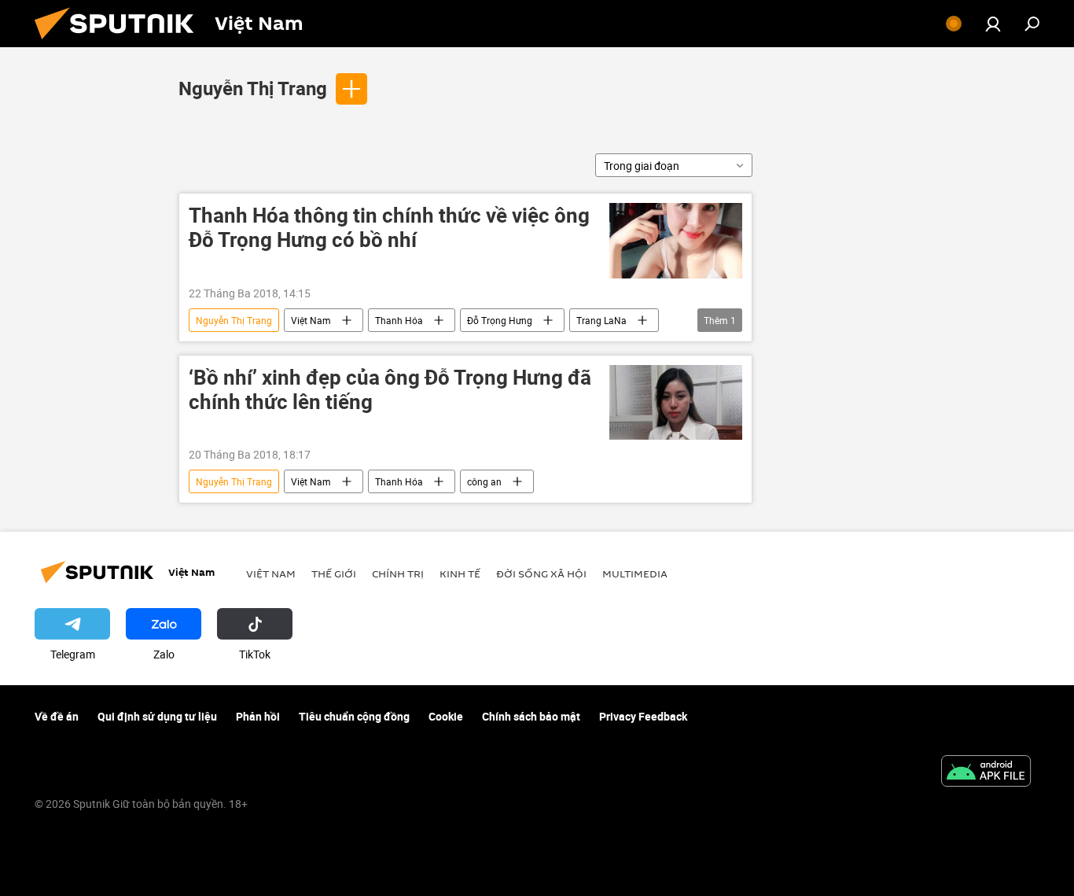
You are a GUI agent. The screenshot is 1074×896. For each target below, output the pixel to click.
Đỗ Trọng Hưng (499, 320)
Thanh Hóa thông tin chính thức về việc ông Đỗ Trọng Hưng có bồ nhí (389, 228)
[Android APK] (985, 772)
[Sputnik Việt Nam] (120, 42)
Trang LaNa (601, 320)
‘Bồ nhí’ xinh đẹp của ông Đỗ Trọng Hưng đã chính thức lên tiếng (390, 390)
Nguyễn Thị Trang (252, 88)
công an (484, 481)
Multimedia (635, 573)
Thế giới (333, 573)
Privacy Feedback (643, 716)
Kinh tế (460, 573)
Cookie (445, 716)
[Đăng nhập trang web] (993, 23)
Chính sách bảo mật (531, 716)
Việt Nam (311, 320)
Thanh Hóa (399, 320)
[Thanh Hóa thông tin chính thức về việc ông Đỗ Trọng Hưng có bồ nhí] (675, 240)
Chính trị (398, 573)
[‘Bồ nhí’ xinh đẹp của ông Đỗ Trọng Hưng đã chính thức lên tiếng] (675, 402)
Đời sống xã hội (541, 573)
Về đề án (57, 716)
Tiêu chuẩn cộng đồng (354, 716)
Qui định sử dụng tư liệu (157, 716)
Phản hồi (258, 716)
